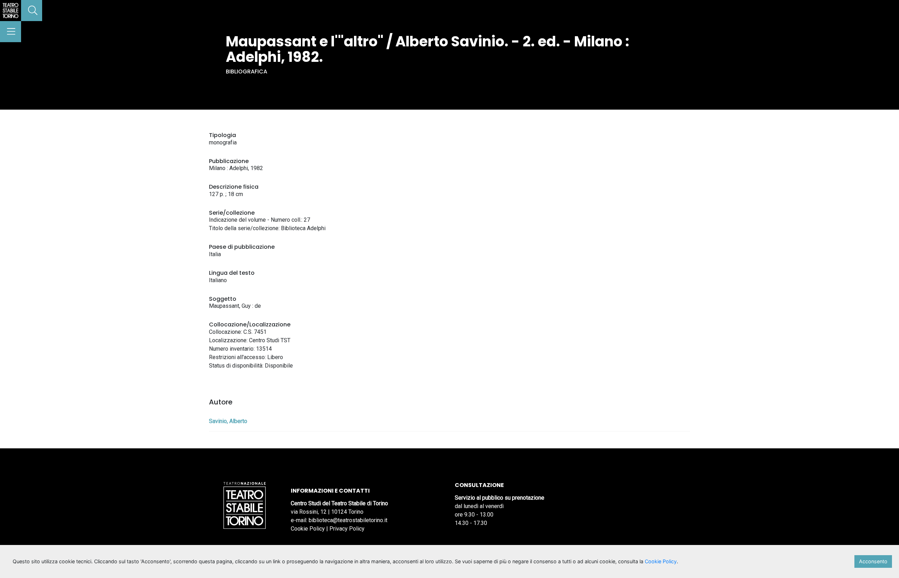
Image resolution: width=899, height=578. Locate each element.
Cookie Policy (308, 528)
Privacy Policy (347, 528)
